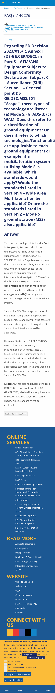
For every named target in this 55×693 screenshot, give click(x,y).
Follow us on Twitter (28, 632)
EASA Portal (20, 480)
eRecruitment (21, 500)
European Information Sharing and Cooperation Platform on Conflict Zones (27, 492)
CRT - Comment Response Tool (27, 462)
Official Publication (24, 447)
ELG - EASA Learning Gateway (29, 484)
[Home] (7, 689)
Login (17, 590)
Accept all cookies (13, 680)
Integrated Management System (26, 568)
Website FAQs (21, 586)
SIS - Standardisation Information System (25, 522)
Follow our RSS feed (10, 632)
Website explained (24, 581)
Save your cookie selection (17, 674)
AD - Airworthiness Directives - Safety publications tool (29, 454)
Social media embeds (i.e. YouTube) (22, 667)
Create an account (24, 595)
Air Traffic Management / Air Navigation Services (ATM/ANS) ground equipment (24, 28)
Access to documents (25, 544)
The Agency (18, 8)
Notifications (21, 599)
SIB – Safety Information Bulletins (26, 529)
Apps (52, 3)
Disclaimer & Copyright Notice (29, 557)
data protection (29, 654)
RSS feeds (20, 608)
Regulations (9, 31)
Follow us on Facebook (22, 632)
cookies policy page (36, 657)
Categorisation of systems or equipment (19, 26)
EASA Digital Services (25, 475)
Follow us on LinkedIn (34, 632)
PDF (10, 40)
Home (6, 8)
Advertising (12, 670)
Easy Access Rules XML (26, 603)
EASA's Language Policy (26, 561)
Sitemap (19, 612)
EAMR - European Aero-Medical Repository (26, 469)
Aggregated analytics (16, 664)
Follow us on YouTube (16, 632)
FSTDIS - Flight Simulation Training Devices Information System (29, 508)
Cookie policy (21, 548)
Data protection (22, 552)
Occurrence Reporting (25, 515)
